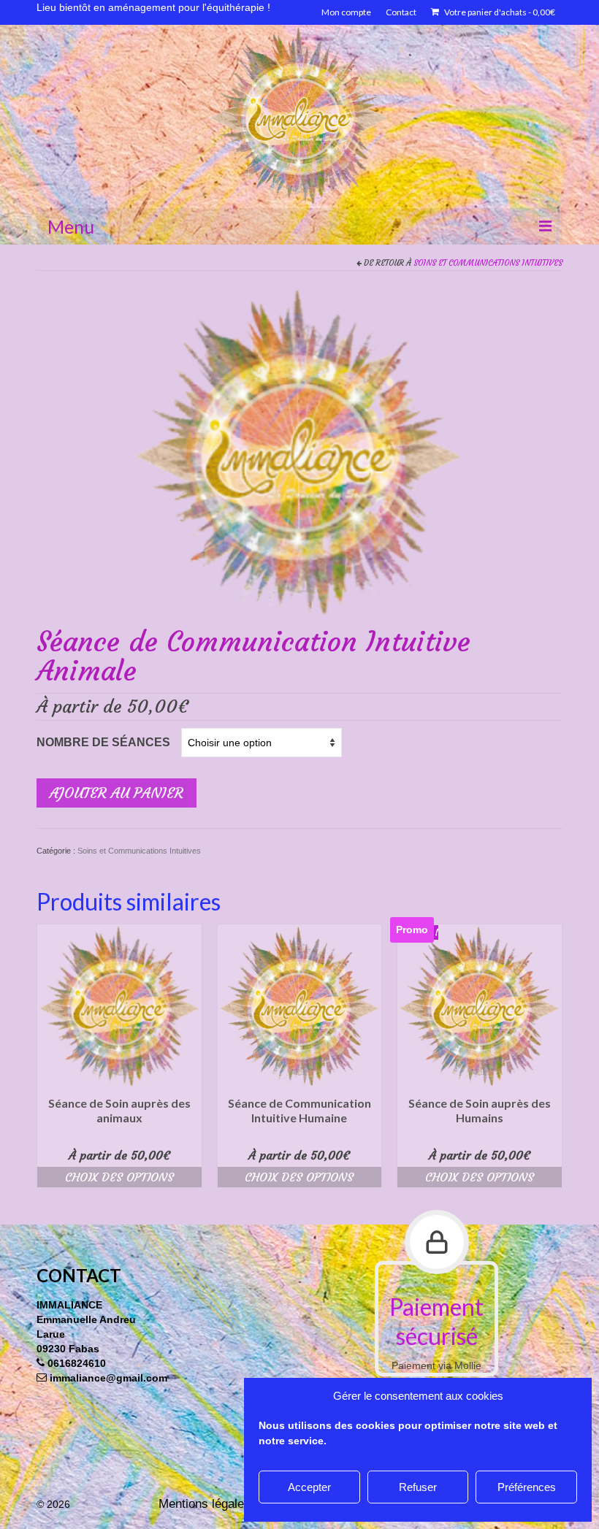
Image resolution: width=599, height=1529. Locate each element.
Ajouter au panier (116, 792)
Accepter (309, 1487)
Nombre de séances (103, 742)
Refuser (418, 1487)
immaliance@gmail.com (108, 1378)
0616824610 (76, 1363)
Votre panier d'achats (499, 12)
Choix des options (119, 1177)
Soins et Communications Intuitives (487, 263)
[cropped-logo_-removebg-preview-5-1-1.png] (299, 452)
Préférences (526, 1487)
